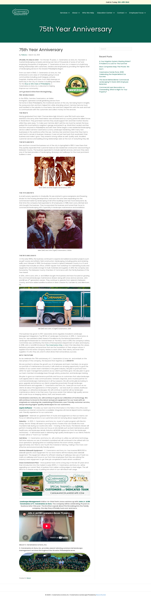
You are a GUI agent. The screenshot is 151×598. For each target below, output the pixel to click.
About (74, 13)
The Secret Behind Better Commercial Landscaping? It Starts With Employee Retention (114, 82)
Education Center (104, 13)
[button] (69, 13)
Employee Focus (136, 13)
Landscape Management (30, 501)
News (29, 578)
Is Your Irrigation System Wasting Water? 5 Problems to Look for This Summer (115, 62)
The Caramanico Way (54, 345)
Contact (120, 13)
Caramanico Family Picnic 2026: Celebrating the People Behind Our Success (112, 74)
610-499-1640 (123, 2)
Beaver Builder (101, 595)
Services (63, 13)
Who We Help (88, 13)
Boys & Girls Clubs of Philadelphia (37, 84)
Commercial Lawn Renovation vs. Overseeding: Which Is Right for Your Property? (113, 89)
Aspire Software (25, 408)
